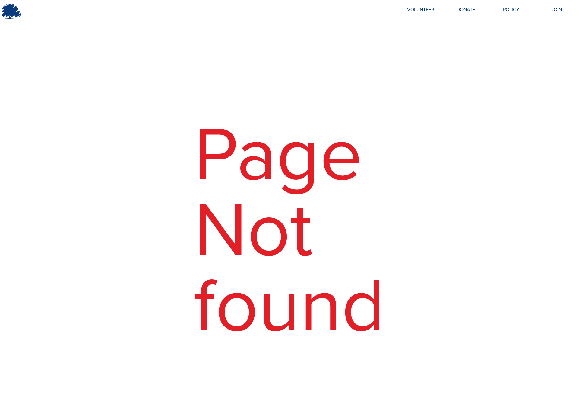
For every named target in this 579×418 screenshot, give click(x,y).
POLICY (511, 9)
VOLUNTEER (420, 9)
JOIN (556, 9)
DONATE (466, 9)
